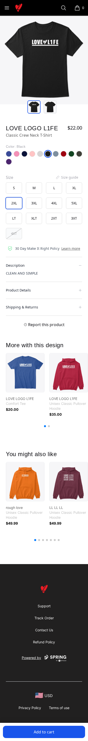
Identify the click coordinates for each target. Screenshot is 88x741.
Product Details (18, 290)
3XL (34, 203)
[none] (66, 177)
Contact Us (44, 630)
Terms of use (59, 708)
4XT (14, 233)
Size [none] (9, 177)
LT (14, 218)
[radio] (14, 188)
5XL (74, 203)
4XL (54, 203)
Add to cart (44, 732)
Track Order (44, 618)
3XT (74, 218)
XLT (34, 218)
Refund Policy (44, 642)
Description (15, 265)
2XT (54, 218)
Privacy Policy (30, 708)
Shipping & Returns (22, 307)
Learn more (70, 248)
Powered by (31, 658)
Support (44, 606)
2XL (14, 203)
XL (74, 187)
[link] (25, 372)
